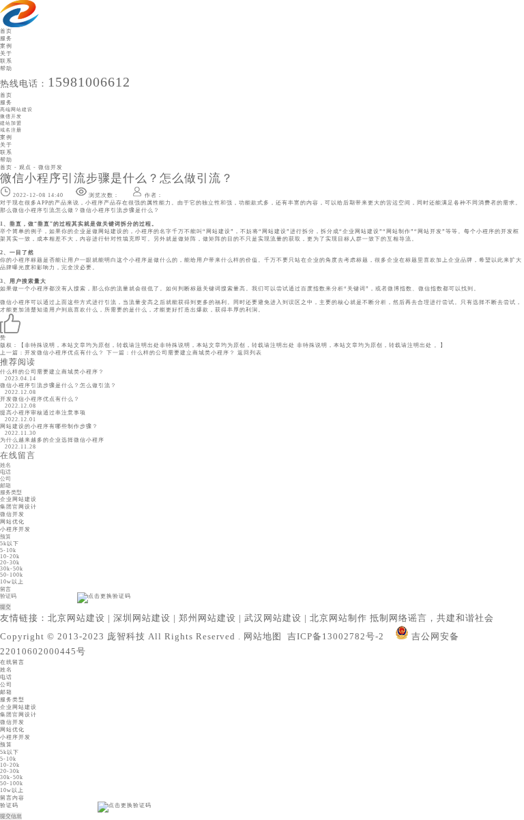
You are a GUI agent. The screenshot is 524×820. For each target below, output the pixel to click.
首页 (6, 31)
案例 (6, 46)
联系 (6, 61)
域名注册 (11, 129)
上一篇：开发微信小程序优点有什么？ (52, 353)
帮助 (6, 68)
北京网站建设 (76, 618)
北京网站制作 (338, 618)
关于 (6, 53)
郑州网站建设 (207, 618)
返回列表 (249, 353)
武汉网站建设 (273, 618)
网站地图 (263, 636)
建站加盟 (11, 123)
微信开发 (11, 116)
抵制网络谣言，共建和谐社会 (432, 618)
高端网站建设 (16, 109)
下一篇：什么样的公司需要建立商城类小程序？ (170, 353)
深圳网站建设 (142, 618)
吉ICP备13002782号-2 (335, 636)
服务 (6, 38)
